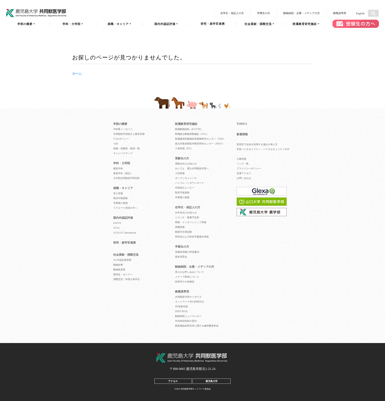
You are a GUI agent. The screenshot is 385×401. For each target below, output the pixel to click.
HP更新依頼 (181, 306)
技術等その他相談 (184, 281)
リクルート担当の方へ (125, 207)
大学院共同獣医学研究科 (126, 178)
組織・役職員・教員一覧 (126, 148)
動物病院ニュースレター (188, 316)
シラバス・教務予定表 (187, 217)
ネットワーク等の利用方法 (189, 301)
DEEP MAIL (181, 311)
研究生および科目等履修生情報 (192, 236)
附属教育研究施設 (305, 24)
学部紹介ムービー (184, 187)
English (360, 13)
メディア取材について (187, 276)
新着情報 (242, 134)
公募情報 (241, 158)
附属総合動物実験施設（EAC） (192, 134)
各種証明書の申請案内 (187, 252)
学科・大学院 (72, 24)
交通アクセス (244, 173)
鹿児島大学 (212, 381)
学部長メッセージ (123, 129)
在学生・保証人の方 (232, 13)
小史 (115, 143)
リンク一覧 (243, 163)
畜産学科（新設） (123, 173)
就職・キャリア (118, 24)
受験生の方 (182, 158)
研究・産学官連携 (213, 23)
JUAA (116, 227)
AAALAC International (124, 232)
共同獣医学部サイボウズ (188, 296)
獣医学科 (118, 168)
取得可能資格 (120, 198)
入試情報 (180, 173)
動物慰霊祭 (119, 269)
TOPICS (242, 123)
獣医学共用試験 (183, 231)
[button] (373, 13)
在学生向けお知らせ (186, 212)
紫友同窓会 (181, 256)
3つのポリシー (121, 138)
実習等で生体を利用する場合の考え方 (257, 144)
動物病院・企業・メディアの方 (301, 13)
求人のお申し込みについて (189, 272)
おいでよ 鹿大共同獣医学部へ (192, 168)
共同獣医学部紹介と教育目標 (129, 134)
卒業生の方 (263, 13)
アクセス (173, 381)
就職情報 (180, 227)
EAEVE (117, 223)
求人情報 (118, 193)
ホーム (77, 73)
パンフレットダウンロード (189, 183)
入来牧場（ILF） (184, 148)
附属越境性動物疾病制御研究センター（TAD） (200, 138)
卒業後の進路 (120, 203)
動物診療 (118, 264)
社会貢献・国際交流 (258, 24)
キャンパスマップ (123, 153)
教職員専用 (339, 13)
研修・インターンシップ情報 (190, 222)
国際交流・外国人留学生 (126, 279)
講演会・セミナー (123, 274)
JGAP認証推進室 (122, 260)
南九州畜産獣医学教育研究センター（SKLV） (200, 143)
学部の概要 (24, 24)
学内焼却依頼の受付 (186, 321)
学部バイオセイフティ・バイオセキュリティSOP (263, 149)
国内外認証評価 (164, 24)
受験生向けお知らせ (186, 163)
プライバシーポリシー (249, 168)
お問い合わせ (244, 178)
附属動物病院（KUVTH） (189, 129)
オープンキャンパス (186, 178)
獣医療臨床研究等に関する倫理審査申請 (196, 325)
